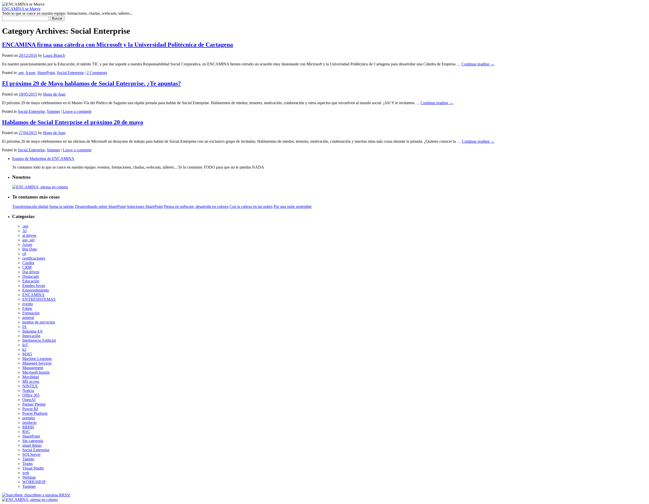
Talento (28, 459)
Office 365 (31, 395)
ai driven (29, 235)
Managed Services (37, 363)
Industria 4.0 (32, 331)
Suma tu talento (61, 206)
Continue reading (478, 64)
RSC (26, 431)
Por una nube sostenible (293, 206)
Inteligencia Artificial (39, 340)
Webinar (29, 477)
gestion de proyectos (38, 322)
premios (28, 418)
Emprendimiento (35, 290)
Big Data (29, 249)
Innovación (31, 336)
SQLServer (31, 454)
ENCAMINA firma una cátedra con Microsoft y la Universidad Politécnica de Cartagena (117, 44)
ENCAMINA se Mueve (21, 9)
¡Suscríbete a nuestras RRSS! (46, 495)
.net (21, 72)
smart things (32, 445)
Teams (27, 463)
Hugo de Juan (54, 94)
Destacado (30, 276)
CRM (26, 267)
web (25, 473)
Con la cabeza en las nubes (251, 206)
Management (32, 368)
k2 (24, 349)
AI (24, 231)
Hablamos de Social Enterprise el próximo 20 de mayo (72, 122)
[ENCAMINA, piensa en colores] (30, 499)
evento (27, 304)
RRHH (28, 427)
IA (24, 327)
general (28, 317)
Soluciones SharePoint (145, 206)
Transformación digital (30, 206)
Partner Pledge (34, 404)
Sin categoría (32, 441)
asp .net (28, 240)
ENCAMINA (33, 295)
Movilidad (30, 377)
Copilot (28, 263)
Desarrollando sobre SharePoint (100, 206)
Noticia (28, 390)
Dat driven (30, 272)
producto (29, 422)
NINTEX (30, 386)
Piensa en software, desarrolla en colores (196, 206)
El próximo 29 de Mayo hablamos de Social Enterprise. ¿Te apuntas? (91, 83)
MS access (30, 381)
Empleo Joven (33, 285)
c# (24, 253)
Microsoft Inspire (36, 372)
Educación (30, 281)
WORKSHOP (34, 482)
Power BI (30, 409)
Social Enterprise (70, 72)
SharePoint (46, 72)
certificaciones (33, 258)
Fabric (27, 308)
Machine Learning (37, 358)
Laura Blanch (54, 55)
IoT (25, 345)
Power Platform (34, 413)
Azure (30, 72)
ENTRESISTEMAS (39, 299)
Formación (31, 313)
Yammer (53, 111)
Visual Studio (33, 468)
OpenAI (28, 400)
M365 (27, 354)
